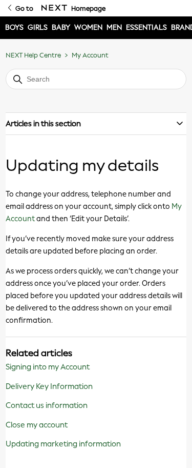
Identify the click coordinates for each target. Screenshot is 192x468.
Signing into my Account (48, 367)
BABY (61, 27)
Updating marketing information (63, 444)
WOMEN (88, 27)
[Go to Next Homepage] (54, 8)
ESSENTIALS (146, 27)
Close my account (37, 425)
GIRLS (38, 27)
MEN (114, 27)
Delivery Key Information (49, 386)
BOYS (14, 27)
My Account (90, 55)
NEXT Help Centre (33, 55)
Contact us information (47, 405)
